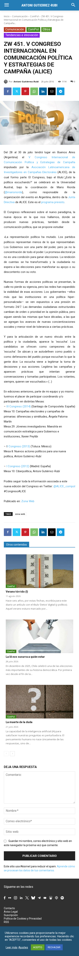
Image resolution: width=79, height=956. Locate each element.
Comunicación (20, 16)
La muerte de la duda (19, 722)
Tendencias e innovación (21, 35)
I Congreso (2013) (18, 446)
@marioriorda (13, 192)
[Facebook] (8, 91)
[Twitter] (16, 91)
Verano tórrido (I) (17, 591)
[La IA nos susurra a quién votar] (39, 636)
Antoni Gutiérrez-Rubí (26, 81)
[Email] (52, 91)
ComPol (34, 16)
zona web (20, 513)
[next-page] (12, 753)
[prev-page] (6, 753)
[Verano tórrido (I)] (39, 571)
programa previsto (52, 202)
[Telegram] (60, 91)
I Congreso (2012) (17, 466)
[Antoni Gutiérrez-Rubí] (6, 82)
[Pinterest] (25, 91)
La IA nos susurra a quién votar (25, 656)
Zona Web (27, 501)
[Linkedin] (43, 91)
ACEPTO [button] (37, 947)
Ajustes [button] (23, 947)
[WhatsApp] (34, 91)
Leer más (11, 947)
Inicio (7, 16)
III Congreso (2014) (18, 406)
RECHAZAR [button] (54, 947)
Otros (46, 29)
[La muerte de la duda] (39, 701)
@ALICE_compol (64, 486)
